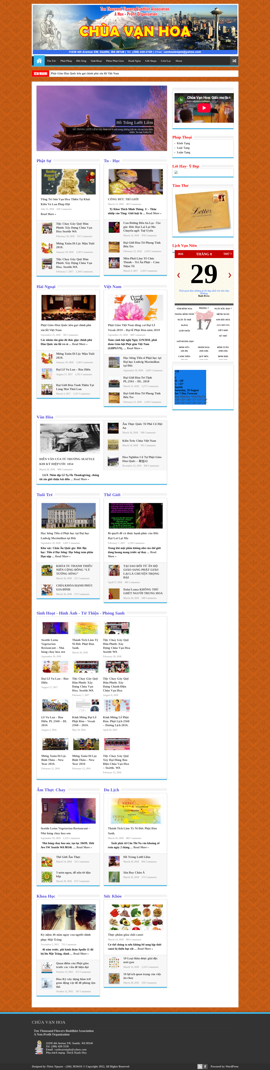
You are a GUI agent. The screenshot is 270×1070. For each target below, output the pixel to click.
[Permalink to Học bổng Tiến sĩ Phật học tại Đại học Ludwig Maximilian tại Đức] (114, 367)
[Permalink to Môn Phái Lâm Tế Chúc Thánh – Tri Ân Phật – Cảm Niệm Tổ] (114, 267)
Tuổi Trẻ (45, 494)
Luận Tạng (183, 152)
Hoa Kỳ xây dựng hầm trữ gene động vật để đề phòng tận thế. (75, 982)
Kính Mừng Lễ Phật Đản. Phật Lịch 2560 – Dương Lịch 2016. (116, 721)
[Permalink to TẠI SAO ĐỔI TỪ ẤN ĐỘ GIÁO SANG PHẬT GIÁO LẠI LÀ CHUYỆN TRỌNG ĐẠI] (114, 575)
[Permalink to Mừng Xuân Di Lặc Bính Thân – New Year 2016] (86, 749)
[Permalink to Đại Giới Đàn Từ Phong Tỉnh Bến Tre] (114, 252)
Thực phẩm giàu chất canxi (125, 934)
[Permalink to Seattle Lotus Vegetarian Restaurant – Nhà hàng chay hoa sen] (55, 633)
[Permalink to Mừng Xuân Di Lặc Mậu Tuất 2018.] (47, 252)
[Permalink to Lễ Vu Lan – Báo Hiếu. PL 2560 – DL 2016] (55, 711)
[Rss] (199, 1066)
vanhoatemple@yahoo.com (70, 1049)
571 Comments (82, 594)
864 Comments (133, 939)
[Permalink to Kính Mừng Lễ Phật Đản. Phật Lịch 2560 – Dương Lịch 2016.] (117, 711)
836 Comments (151, 465)
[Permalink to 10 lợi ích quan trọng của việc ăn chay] (114, 983)
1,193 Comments (152, 251)
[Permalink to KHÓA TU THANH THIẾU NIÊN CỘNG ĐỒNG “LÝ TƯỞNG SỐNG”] (47, 575)
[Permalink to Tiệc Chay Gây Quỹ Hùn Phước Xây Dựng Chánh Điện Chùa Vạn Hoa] (117, 672)
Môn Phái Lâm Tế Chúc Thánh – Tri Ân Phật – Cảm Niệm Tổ (141, 262)
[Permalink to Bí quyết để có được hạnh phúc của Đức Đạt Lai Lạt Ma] (135, 528)
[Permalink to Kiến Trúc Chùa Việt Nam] (113, 449)
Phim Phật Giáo (115, 60)
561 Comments (148, 445)
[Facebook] (205, 1066)
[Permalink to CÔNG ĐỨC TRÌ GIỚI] (135, 194)
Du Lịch (111, 789)
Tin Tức (51, 60)
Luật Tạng (183, 147)
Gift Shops (151, 60)
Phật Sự (44, 160)
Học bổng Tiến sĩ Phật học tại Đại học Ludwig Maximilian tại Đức (142, 361)
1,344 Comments (84, 271)
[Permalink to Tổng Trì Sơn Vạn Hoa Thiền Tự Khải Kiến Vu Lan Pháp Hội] (68, 194)
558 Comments (149, 982)
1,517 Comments (81, 393)
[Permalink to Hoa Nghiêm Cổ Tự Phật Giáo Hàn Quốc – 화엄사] (113, 466)
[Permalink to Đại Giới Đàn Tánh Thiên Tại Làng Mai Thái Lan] (47, 394)
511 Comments (81, 861)
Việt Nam (112, 286)
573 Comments (149, 877)
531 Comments (84, 236)
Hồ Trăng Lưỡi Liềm (134, 122)
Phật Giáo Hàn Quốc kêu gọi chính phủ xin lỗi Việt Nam (85, 73)
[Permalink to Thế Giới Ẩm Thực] (47, 866)
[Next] (230, 275)
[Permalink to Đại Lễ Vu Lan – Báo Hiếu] (47, 378)
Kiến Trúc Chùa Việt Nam (139, 440)
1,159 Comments (136, 543)
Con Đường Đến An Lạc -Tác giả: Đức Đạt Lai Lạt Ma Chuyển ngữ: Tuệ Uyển (142, 226)
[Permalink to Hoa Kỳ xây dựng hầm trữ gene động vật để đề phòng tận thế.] (47, 988)
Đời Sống (81, 60)
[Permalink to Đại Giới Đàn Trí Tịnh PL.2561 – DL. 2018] (114, 386)
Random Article (234, 60)
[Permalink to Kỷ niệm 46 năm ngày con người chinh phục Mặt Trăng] (68, 929)
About (178, 60)
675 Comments (82, 881)
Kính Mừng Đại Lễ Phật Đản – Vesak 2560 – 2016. (84, 721)
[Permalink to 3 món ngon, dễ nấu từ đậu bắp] (47, 881)
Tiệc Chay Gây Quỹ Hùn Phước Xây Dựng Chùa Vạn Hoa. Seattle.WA (74, 263)
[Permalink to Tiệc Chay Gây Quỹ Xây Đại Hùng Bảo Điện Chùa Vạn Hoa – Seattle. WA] (117, 749)
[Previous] (178, 275)
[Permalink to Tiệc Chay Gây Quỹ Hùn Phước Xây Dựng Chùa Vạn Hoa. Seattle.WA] (47, 268)
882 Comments (133, 838)
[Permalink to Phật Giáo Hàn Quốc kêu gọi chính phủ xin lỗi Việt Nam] (68, 319)
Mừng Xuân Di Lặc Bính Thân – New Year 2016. (53, 759)
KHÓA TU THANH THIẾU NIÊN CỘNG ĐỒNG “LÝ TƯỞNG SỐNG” (74, 569)
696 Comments (65, 469)
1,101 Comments (148, 270)
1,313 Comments (150, 967)
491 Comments (132, 582)
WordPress (232, 1066)
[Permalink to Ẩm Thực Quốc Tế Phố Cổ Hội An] (113, 433)
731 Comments (69, 944)
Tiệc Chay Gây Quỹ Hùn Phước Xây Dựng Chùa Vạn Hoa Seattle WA (74, 227)
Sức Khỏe (113, 896)
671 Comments (83, 972)
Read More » (48, 214)
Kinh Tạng (183, 143)
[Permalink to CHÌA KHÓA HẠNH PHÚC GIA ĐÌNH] (47, 594)
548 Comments (148, 432)
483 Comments (133, 204)
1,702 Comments (83, 374)
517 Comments (82, 578)
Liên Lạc (166, 60)
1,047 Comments (154, 370)
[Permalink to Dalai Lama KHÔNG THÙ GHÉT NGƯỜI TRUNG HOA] (114, 598)
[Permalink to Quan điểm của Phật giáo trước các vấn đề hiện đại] (47, 972)
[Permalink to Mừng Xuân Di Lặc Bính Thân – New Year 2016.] (55, 749)
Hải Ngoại (46, 286)
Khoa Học (46, 896)
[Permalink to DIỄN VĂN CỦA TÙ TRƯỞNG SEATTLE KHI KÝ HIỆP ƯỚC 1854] (70, 452)
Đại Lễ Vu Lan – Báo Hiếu (73, 369)
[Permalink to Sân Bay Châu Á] (114, 881)
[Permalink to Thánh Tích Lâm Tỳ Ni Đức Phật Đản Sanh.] (86, 633)
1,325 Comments (71, 838)
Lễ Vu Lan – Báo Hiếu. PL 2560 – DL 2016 (54, 721)
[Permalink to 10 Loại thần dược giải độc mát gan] (114, 967)
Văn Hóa (45, 416)
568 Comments (149, 598)
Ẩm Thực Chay (51, 789)
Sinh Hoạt (96, 60)
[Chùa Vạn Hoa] (135, 51)
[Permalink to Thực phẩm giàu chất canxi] (135, 929)
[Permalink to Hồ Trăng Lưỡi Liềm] (114, 866)
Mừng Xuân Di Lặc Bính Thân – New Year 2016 (84, 759)
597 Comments (83, 991)
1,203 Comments (84, 252)
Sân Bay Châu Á (134, 872)
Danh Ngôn (134, 60)
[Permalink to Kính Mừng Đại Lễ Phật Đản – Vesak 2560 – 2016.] (86, 711)
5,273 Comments (150, 386)
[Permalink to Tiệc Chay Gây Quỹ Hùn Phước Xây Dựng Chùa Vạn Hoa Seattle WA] (47, 233)
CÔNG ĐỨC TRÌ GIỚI (123, 199)
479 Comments (149, 235)
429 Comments (64, 209)
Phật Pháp (66, 60)
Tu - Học (112, 160)
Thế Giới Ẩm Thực (68, 857)
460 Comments (137, 335)
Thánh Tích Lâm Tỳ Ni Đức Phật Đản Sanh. (85, 643)
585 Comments (70, 335)
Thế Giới (112, 494)
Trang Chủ (39, 60)
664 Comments (149, 861)
